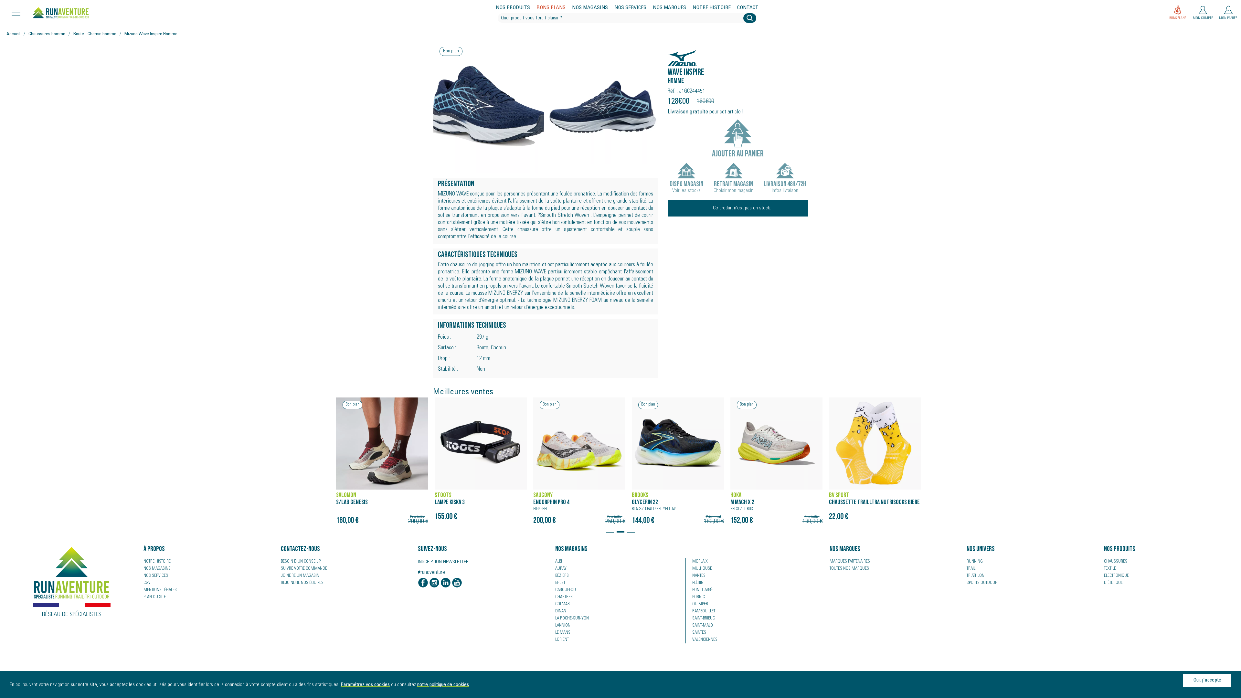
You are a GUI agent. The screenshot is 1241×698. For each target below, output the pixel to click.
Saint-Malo (702, 625)
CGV (147, 583)
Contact (747, 7)
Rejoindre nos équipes (302, 583)
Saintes (699, 632)
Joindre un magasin (300, 576)
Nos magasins (590, 7)
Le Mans (562, 632)
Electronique (1116, 576)
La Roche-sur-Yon (572, 618)
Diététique (1113, 583)
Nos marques (669, 7)
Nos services (630, 7)
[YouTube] (457, 583)
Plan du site (154, 597)
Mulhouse (702, 568)
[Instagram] (434, 583)
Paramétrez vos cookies (365, 684)
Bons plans (551, 7)
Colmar (562, 604)
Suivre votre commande (304, 568)
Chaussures (1115, 561)
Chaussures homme (46, 34)
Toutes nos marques (849, 568)
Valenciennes (704, 640)
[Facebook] (423, 583)
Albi (558, 561)
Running (975, 561)
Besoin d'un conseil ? (301, 561)
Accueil (13, 34)
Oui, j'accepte (1207, 680)
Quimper (700, 604)
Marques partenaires (850, 561)
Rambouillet (703, 611)
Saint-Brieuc (703, 618)
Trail (971, 568)
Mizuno (678, 54)
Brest (560, 583)
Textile (1110, 568)
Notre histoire (712, 7)
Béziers (562, 576)
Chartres (564, 597)
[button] (610, 529)
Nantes (698, 576)
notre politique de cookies (443, 684)
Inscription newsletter (443, 562)
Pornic (698, 597)
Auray (561, 568)
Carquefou (565, 590)
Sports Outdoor (982, 583)
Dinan (560, 611)
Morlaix (700, 561)
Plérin (698, 583)
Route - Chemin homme (94, 34)
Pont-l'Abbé (702, 590)
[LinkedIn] (445, 583)
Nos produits (513, 7)
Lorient (562, 640)
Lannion (562, 625)
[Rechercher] (749, 18)
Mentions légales (160, 590)
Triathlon (975, 576)
